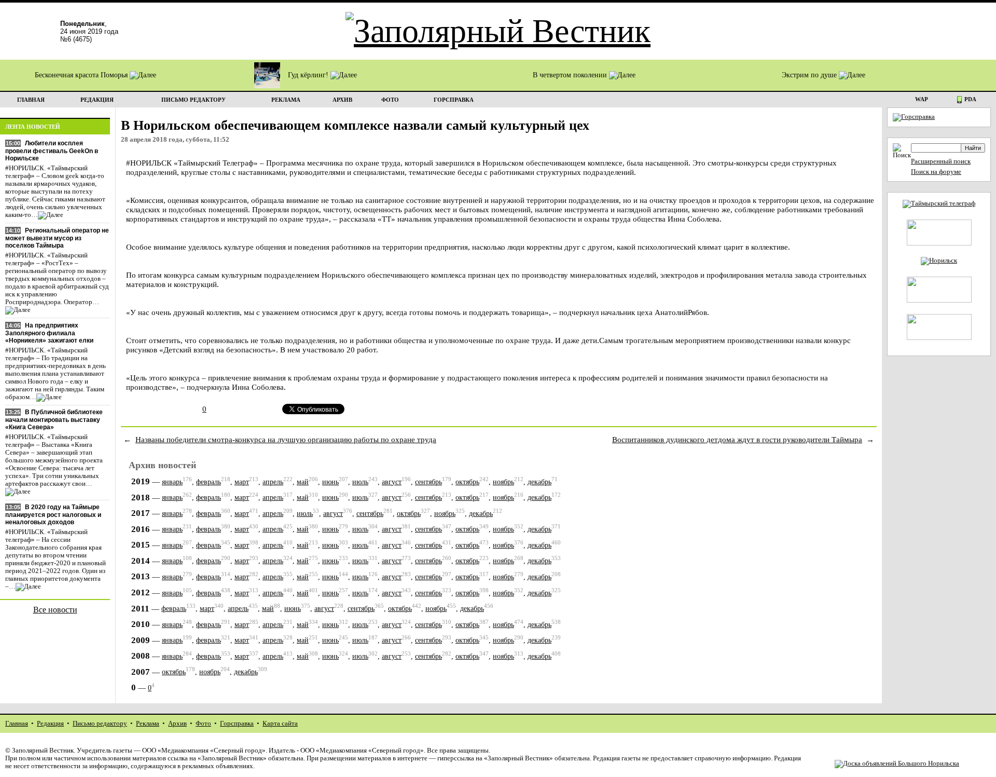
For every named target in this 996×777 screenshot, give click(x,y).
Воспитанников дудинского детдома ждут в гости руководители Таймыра (737, 439)
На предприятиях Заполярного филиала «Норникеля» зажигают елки (49, 333)
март (241, 482)
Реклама (147, 723)
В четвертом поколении (571, 75)
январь (172, 482)
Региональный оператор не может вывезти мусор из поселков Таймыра (57, 238)
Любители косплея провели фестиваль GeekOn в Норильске (51, 151)
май (303, 482)
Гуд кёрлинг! (309, 75)
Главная (16, 723)
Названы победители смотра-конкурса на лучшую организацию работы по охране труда (285, 439)
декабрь (539, 482)
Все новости (55, 609)
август (392, 482)
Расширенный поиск (941, 161)
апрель (272, 482)
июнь (330, 482)
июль (360, 482)
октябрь (467, 482)
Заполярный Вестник (43, 750)
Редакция (50, 723)
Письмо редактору (100, 723)
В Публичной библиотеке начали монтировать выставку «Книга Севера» (54, 419)
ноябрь (503, 482)
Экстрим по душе (810, 75)
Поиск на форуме (936, 171)
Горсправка (237, 723)
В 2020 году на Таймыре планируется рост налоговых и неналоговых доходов (53, 514)
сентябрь (428, 482)
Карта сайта (280, 723)
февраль (208, 482)
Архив (177, 723)
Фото (203, 723)
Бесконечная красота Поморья (82, 75)
